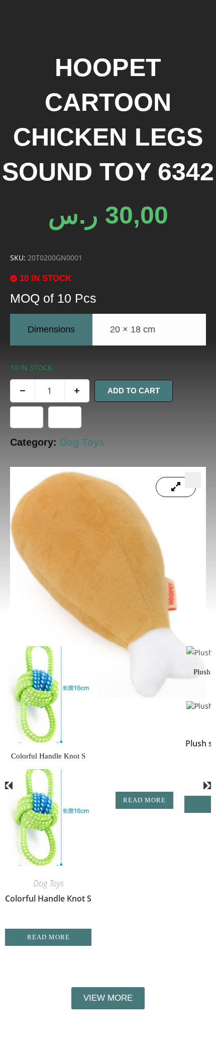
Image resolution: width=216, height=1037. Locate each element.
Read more (48, 937)
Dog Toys (82, 442)
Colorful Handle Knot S (48, 898)
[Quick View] (52, 923)
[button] (193, 480)
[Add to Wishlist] (26, 417)
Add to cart (133, 390)
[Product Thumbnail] (176, 487)
